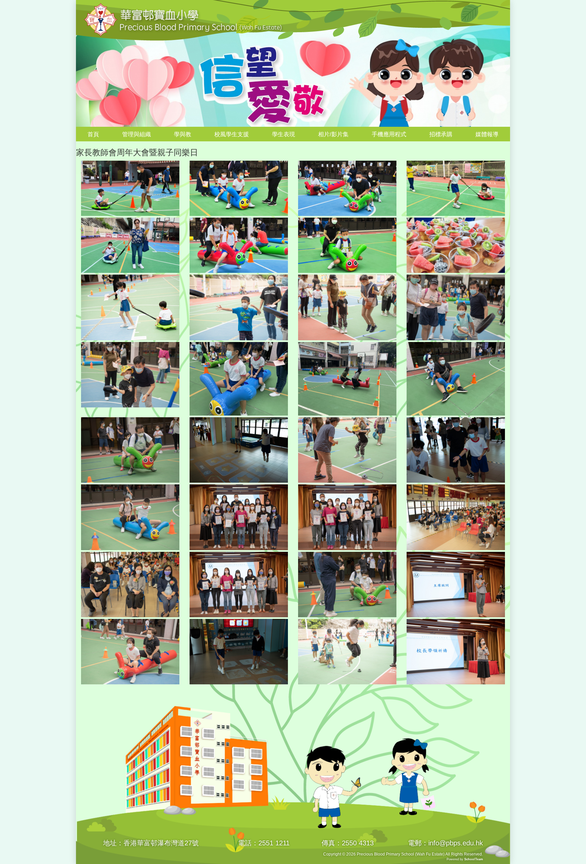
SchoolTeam (473, 859)
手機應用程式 (389, 134)
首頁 (93, 134)
